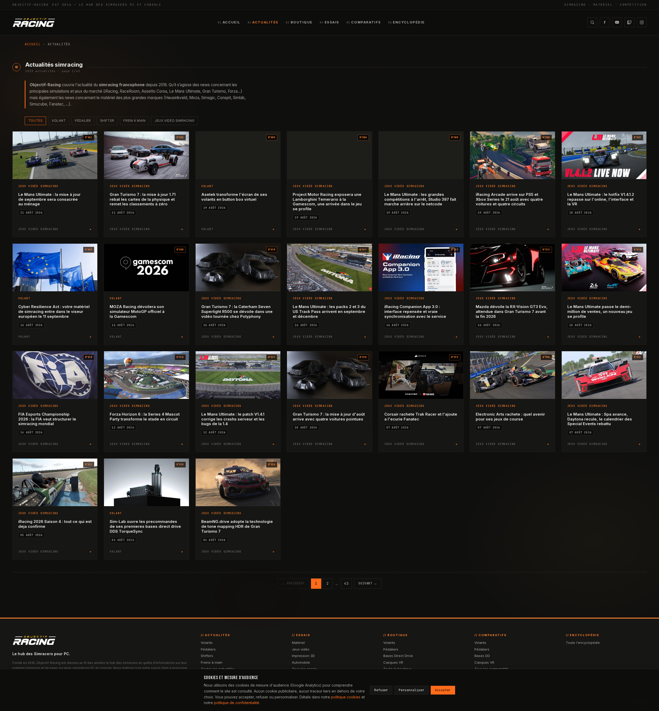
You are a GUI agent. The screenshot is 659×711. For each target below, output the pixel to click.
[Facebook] (605, 22)
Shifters (207, 656)
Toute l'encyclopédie (583, 642)
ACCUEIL (229, 22)
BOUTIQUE (299, 22)
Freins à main (211, 662)
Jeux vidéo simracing (174, 120)
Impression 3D (303, 656)
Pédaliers (208, 649)
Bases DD (482, 656)
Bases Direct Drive (398, 656)
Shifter (107, 120)
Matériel (298, 642)
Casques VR (393, 662)
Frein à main (134, 120)
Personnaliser (411, 690)
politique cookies (345, 697)
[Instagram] (642, 22)
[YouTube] (617, 22)
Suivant (367, 583)
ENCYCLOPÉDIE (406, 22)
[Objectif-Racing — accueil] (33, 22)
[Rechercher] (592, 22)
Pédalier (83, 120)
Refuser (381, 690)
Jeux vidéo (300, 649)
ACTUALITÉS (263, 22)
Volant (59, 120)
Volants (207, 642)
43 (346, 583)
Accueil (32, 44)
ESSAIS (329, 22)
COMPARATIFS (363, 22)
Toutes (35, 120)
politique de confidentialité (236, 702)
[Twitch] (629, 22)
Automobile (301, 662)
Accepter (443, 690)
